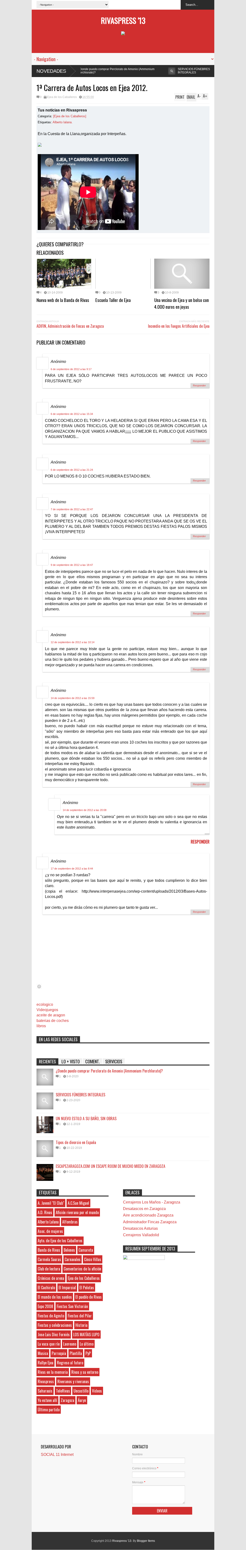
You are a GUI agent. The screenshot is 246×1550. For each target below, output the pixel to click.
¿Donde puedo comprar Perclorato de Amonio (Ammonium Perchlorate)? (109, 1071)
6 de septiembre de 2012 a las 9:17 (71, 369)
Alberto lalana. (63, 122)
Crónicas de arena (51, 1278)
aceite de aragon (51, 1015)
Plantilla (76, 1353)
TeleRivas (63, 1391)
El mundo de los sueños (55, 1297)
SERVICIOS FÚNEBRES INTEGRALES (149, 70)
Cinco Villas (92, 1259)
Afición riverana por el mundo (77, 1212)
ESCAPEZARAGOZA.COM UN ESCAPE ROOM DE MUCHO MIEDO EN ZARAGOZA (110, 1166)
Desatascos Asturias (140, 1228)
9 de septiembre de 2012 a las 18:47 (72, 564)
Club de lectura (49, 1269)
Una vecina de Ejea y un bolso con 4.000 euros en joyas (181, 303)
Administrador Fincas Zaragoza (150, 1222)
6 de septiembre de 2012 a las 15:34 (72, 413)
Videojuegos (47, 1010)
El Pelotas (87, 1287)
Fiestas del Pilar (80, 1316)
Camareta (86, 1250)
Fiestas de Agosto (51, 1316)
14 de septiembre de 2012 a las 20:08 (84, 810)
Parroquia (59, 1353)
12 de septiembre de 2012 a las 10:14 (72, 642)
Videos (97, 1391)
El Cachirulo (46, 1287)
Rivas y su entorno (84, 1372)
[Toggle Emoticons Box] (39, 986)
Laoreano (69, 1344)
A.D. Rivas (45, 1212)
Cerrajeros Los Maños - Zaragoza (151, 1202)
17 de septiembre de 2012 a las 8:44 (72, 868)
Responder (199, 385)
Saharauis (45, 1391)
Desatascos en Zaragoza (144, 1209)
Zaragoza (67, 1400)
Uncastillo (81, 1391)
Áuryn (82, 1400)
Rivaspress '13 (123, 20)
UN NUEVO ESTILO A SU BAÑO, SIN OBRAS (213, 70)
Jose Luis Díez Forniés (54, 1334)
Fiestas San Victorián (72, 1306)
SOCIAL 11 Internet (57, 1454)
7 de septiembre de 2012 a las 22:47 (72, 509)
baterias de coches (53, 1021)
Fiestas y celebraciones (55, 1325)
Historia (81, 1325)
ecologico (45, 1004)
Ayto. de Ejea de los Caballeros (60, 1240)
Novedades (51, 71)
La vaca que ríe (49, 1344)
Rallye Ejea (45, 1363)
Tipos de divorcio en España (76, 1142)
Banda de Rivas (49, 1250)
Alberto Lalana (48, 1222)
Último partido (49, 1410)
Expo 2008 (45, 1306)
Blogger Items (146, 1541)
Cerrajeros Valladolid (141, 1235)
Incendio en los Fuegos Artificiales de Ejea (178, 326)
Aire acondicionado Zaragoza (148, 1215)
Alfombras (70, 1222)
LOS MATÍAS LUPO (86, 1334)
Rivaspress (46, 1381)
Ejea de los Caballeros (62, 97)
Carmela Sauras (49, 1259)
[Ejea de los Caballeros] (69, 116)
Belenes (69, 1250)
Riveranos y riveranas (73, 1381)
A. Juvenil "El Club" (51, 1203)
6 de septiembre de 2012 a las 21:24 (72, 469)
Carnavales (72, 1259)
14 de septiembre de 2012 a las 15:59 (72, 698)
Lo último (86, 1344)
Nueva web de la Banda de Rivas (63, 299)
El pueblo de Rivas (88, 1297)
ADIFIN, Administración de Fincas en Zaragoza (70, 326)
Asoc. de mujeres (50, 1231)
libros (41, 1026)
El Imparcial (67, 1287)
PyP (88, 1353)
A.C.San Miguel (78, 1203)
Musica (43, 1353)
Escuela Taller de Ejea (113, 299)
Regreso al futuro (70, 1363)
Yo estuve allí (47, 1400)
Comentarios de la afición (82, 1269)
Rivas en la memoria (53, 1372)
